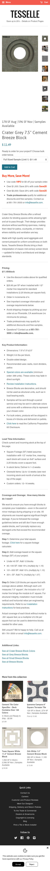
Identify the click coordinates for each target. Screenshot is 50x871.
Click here (11, 423)
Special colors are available (20, 372)
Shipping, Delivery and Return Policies (25, 807)
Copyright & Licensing (25, 817)
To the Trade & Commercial (25, 810)
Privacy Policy (28, 859)
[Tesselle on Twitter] (15, 838)
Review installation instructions (21, 383)
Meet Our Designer (25, 803)
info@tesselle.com (34, 202)
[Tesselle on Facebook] (21, 838)
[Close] (47, 847)
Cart (46, 2)
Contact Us (25, 792)
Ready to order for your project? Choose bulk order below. (23, 153)
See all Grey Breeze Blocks (15, 654)
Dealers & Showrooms (25, 814)
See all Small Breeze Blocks (15, 658)
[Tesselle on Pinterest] (28, 838)
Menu (8, 2)
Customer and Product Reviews (25, 800)
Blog (25, 821)
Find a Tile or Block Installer (25, 824)
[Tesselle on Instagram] (34, 838)
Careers (25, 796)
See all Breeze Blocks (12, 661)
